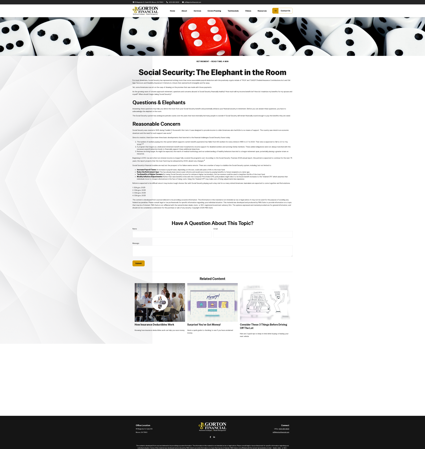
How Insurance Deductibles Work (154, 324)
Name (134, 229)
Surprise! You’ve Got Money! (204, 324)
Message (135, 243)
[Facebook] (210, 437)
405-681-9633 (174, 2)
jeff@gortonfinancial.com (193, 2)
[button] (172, 11)
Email (216, 229)
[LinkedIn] (214, 437)
